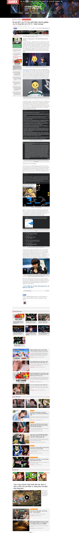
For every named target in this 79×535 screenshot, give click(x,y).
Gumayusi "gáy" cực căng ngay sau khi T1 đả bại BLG (17, 50)
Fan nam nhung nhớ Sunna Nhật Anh (38, 384)
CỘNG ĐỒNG (27, 13)
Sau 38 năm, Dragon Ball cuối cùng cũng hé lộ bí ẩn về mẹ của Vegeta (39, 448)
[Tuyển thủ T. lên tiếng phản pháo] (36, 190)
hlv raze (43, 296)
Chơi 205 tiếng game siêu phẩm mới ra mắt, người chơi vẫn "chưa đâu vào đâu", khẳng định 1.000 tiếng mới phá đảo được (17, 73)
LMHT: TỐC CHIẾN (51, 1)
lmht (36, 296)
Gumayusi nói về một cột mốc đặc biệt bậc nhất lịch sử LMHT (18, 333)
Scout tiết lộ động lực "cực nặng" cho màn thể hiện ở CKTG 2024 (17, 54)
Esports (19, 19)
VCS (38, 41)
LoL (38, 296)
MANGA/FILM (44, 1)
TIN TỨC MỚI (21, 13)
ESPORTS (27, 1)
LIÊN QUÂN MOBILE (57, 1)
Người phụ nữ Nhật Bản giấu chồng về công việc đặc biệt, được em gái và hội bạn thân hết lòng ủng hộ (39, 425)
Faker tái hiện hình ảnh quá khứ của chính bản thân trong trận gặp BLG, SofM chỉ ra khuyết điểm (17, 46)
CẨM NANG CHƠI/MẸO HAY (35, 13)
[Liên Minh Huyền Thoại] (17, 6)
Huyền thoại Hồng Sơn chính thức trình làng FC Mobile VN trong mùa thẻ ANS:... (18, 322)
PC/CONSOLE (36, 1)
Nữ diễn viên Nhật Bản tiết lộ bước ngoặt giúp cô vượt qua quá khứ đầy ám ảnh (39, 413)
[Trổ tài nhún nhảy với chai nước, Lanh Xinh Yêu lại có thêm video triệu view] (21, 365)
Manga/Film (35, 420)
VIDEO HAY (49, 13)
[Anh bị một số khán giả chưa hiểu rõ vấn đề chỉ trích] (36, 239)
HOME (21, 1)
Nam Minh (31, 381)
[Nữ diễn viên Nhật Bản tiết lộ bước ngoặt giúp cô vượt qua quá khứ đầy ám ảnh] (21, 415)
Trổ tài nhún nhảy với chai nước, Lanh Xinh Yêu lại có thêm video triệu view (39, 362)
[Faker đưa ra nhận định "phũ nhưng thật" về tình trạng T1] (44, 317)
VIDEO (61, 1)
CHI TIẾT (45, 33)
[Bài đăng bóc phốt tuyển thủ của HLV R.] (36, 125)
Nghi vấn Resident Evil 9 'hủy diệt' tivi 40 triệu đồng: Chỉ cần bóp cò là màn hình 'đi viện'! (17, 78)
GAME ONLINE (31, 1)
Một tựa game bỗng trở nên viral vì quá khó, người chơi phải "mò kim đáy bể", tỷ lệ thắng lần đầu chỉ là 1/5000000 (39, 522)
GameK (15, 19)
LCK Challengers (26, 70)
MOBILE (24, 1)
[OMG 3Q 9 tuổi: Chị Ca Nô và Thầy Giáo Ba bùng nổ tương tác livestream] (21, 354)
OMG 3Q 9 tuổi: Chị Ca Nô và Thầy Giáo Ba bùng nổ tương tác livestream (39, 350)
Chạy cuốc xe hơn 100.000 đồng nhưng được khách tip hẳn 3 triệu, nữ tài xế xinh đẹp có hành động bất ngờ (39, 436)
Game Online (36, 528)
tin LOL (24, 299)
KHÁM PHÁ (39, 1)
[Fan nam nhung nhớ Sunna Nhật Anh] (21, 389)
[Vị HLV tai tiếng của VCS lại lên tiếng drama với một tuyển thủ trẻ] (36, 59)
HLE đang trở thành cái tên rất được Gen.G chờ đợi (18, 345)
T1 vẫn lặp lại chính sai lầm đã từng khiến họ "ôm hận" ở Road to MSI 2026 (31, 334)
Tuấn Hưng (32, 528)
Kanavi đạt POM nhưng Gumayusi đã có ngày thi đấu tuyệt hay (44, 333)
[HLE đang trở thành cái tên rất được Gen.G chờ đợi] (19, 340)
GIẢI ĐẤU (43, 13)
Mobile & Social (37, 442)
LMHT (47, 1)
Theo (36, 290)
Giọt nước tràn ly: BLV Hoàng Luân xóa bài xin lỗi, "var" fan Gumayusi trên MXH (17, 83)
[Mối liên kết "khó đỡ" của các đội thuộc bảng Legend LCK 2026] (31, 317)
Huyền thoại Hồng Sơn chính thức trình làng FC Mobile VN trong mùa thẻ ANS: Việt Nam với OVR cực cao (17, 67)
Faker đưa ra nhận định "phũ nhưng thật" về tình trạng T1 (43, 322)
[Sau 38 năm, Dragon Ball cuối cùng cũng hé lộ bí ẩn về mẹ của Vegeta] (21, 450)
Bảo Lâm (31, 420)
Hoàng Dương (32, 442)
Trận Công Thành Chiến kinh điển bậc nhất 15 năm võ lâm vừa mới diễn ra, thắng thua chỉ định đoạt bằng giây (30, 486)
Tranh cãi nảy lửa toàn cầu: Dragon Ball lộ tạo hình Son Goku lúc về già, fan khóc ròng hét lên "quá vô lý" (17, 94)
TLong (40, 296)
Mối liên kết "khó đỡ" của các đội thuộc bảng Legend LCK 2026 (31, 322)
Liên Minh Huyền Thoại (33, 6)
